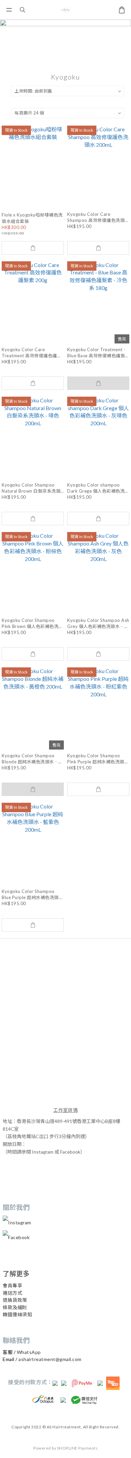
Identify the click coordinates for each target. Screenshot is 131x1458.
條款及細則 (15, 1307)
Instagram (19, 1222)
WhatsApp (29, 1352)
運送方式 (12, 1293)
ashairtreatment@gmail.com (50, 1359)
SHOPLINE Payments (77, 1448)
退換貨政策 (15, 1300)
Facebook (19, 1237)
